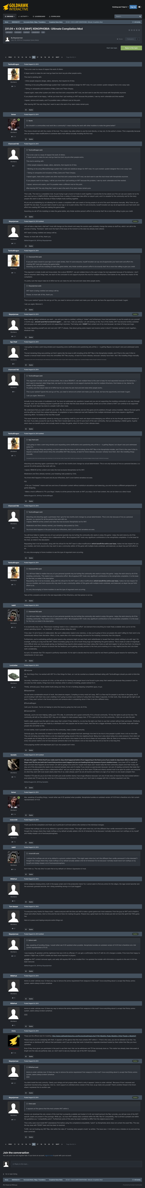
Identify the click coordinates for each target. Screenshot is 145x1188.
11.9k (14, 1053)
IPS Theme (6, 1185)
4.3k (14, 627)
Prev (10, 57)
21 (52, 57)
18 (41, 57)
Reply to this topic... (21, 1164)
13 (22, 57)
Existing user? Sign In (119, 7)
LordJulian (14, 665)
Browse (10, 16)
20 (49, 57)
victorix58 (13, 820)
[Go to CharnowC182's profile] (13, 154)
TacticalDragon (13, 64)
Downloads (55, 16)
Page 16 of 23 (70, 57)
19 (45, 57)
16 (33, 57)
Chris (14, 1031)
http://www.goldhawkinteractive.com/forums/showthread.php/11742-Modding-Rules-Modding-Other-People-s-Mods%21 (94, 1036)
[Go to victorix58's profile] (13, 830)
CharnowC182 (13, 144)
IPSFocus (14, 1185)
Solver (13, 114)
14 (26, 57)
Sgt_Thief (13, 342)
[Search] (140, 16)
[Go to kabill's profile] (13, 615)
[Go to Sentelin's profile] (13, 765)
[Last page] (62, 57)
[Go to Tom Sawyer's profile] (13, 916)
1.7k (14, 86)
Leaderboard (39, 16)
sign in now (49, 1155)
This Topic (132, 16)
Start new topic (112, 48)
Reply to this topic (131, 48)
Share (120, 39)
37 (14, 928)
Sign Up (133, 7)
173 (14, 842)
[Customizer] (139, 7)
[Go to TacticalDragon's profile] (13, 74)
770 (14, 777)
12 (18, 57)
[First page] (5, 57)
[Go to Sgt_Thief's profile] (13, 352)
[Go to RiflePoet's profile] (13, 889)
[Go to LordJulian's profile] (13, 675)
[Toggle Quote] (27, 120)
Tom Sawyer (13, 906)
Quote (31, 110)
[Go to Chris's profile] (13, 1041)
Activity (23, 16)
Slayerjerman (18, 38)
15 (30, 57)
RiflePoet (13, 879)
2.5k (14, 136)
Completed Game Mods (31, 40)
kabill (14, 605)
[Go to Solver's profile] (13, 124)
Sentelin (14, 755)
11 (14, 57)
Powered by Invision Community (132, 1185)
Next (57, 57)
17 (37, 57)
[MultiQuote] (26, 109)
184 (14, 687)
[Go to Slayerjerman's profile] (7, 39)
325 (14, 243)
